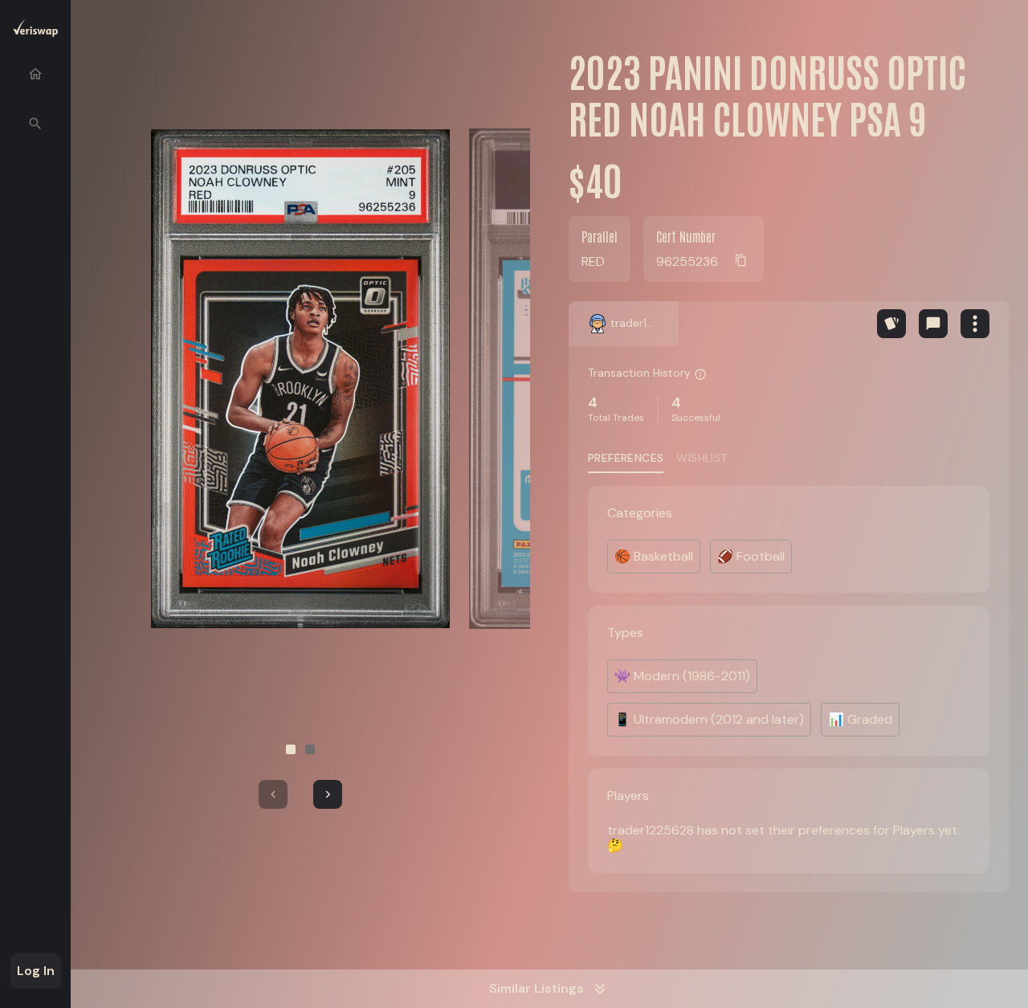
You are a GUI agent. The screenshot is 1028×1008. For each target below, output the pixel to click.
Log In (36, 970)
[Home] (35, 73)
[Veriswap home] (35, 31)
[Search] (35, 123)
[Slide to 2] (310, 749)
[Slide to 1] (291, 749)
